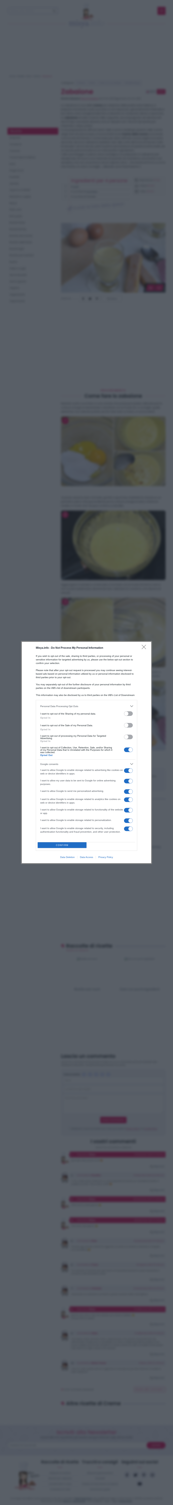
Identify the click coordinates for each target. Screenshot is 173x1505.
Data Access (86, 857)
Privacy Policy (105, 857)
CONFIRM (62, 845)
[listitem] (86, 706)
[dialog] (86, 752)
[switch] (128, 713)
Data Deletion (67, 857)
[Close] (145, 648)
